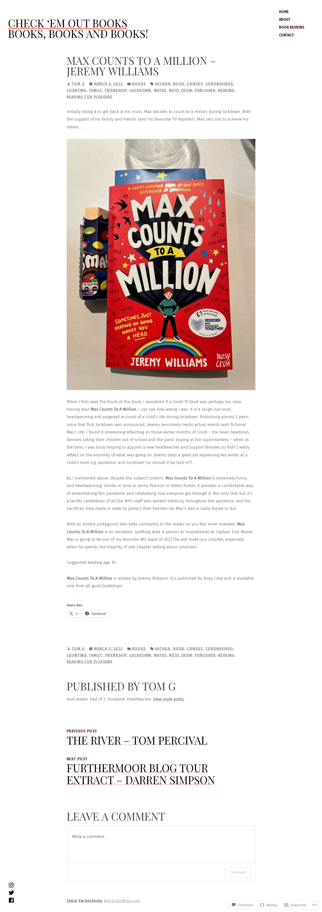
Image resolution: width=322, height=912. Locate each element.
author (163, 84)
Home (284, 12)
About (284, 19)
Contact (286, 35)
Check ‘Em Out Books (67, 23)
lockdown (140, 90)
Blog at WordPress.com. (122, 901)
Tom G (78, 84)
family (95, 90)
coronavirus (219, 84)
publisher (205, 90)
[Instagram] (11, 885)
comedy (195, 84)
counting (77, 90)
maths (160, 90)
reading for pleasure (89, 97)
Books (139, 84)
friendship (116, 90)
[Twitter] (11, 892)
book (179, 84)
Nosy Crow (180, 90)
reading (226, 90)
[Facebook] (11, 900)
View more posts (168, 699)
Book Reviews (291, 27)
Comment (238, 872)
